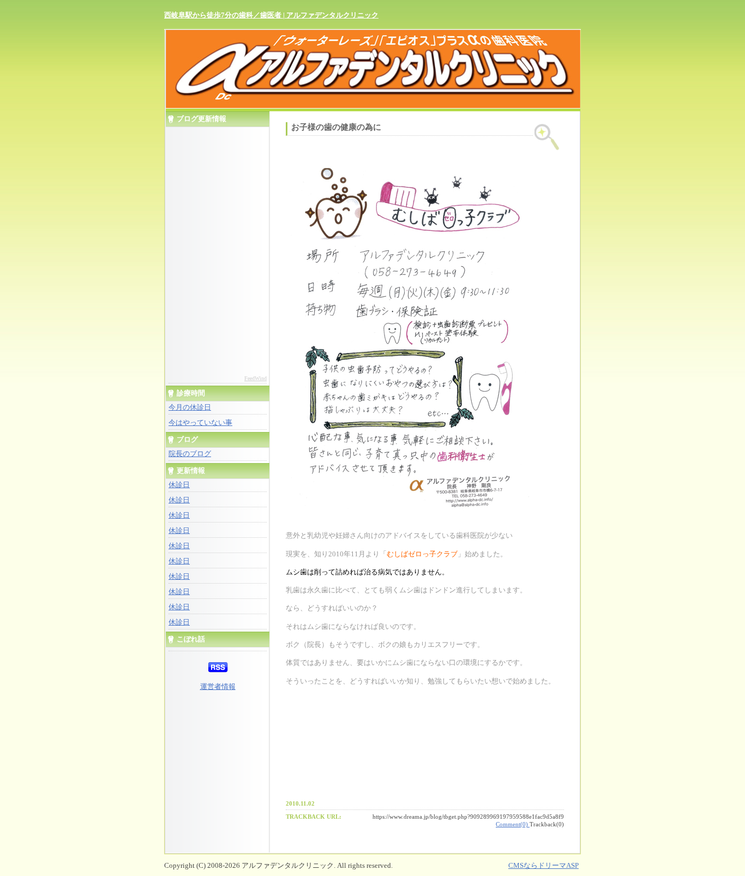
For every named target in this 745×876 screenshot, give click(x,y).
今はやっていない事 (200, 423)
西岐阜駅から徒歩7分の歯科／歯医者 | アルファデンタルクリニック (271, 15)
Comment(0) (513, 824)
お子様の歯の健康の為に (336, 127)
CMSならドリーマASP (543, 865)
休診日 (179, 485)
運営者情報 (218, 687)
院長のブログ (190, 454)
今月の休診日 (190, 407)
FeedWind (255, 378)
